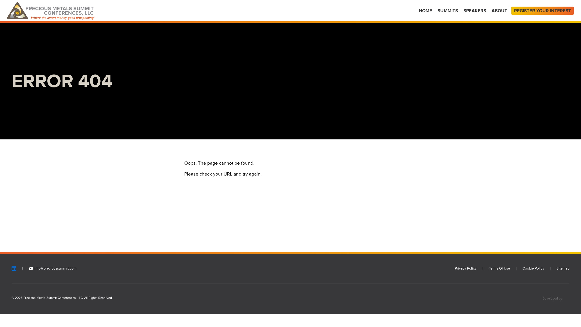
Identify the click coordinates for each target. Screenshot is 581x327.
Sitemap (562, 268)
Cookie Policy (533, 268)
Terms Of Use (499, 268)
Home (425, 10)
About (499, 10)
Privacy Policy (466, 268)
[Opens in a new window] (18, 268)
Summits (448, 10)
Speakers (474, 10)
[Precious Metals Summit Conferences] (51, 10)
